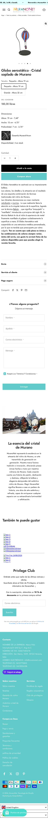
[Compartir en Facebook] (13, 290)
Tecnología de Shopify (26, 793)
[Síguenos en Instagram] (17, 774)
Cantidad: (5, 153)
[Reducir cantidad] (4, 158)
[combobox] (24, 807)
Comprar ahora (24, 176)
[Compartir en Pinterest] (21, 290)
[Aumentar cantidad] (15, 158)
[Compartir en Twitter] (17, 290)
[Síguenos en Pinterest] (24, 774)
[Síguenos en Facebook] (4, 774)
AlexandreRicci (17, 796)
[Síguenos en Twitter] (11, 774)
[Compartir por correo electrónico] (26, 290)
